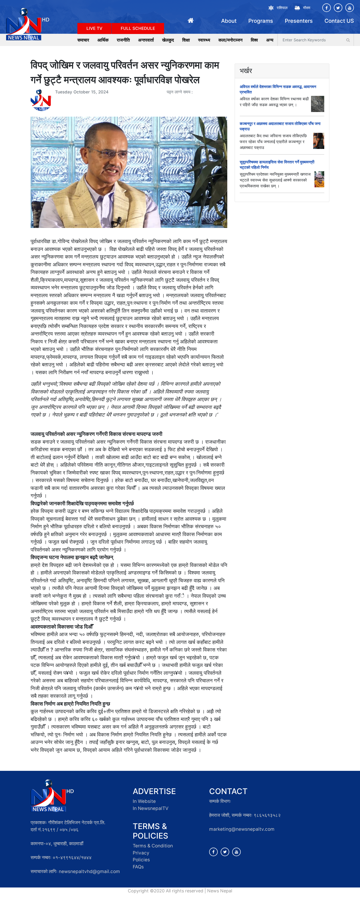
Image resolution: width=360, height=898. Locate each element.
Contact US (339, 21)
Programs (260, 21)
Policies (141, 860)
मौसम (306, 7)
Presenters (299, 21)
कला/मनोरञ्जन (230, 40)
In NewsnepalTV (150, 808)
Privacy (141, 853)
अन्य (269, 40)
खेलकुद (168, 40)
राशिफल (282, 7)
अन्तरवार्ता (146, 40)
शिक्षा (186, 40)
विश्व (254, 40)
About (229, 21)
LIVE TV (94, 28)
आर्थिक (102, 40)
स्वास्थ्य (204, 40)
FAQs (138, 867)
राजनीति (123, 40)
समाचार (83, 40)
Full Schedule (138, 28)
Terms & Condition (153, 846)
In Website (144, 801)
